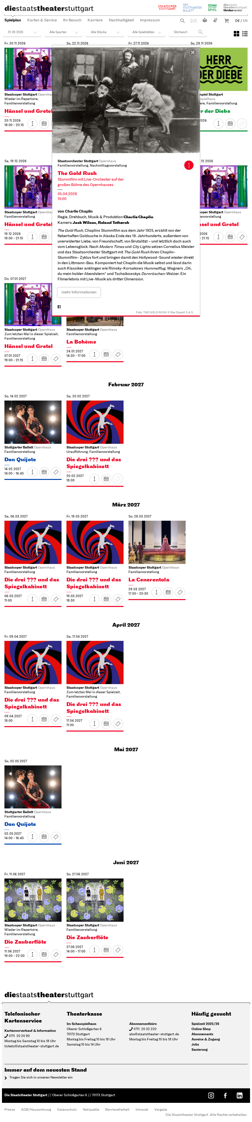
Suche (182, 20)
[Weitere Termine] (44, 123)
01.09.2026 (15, 32)
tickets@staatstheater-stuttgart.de (31, 1046)
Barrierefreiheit (117, 1110)
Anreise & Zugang (205, 1039)
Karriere (95, 20)
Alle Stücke (98, 32)
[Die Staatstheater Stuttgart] (49, 8)
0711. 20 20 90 (19, 1036)
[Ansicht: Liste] (245, 33)
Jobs (195, 1044)
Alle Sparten (57, 32)
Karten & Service (42, 20)
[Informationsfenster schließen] (192, 52)
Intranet (142, 1110)
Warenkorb (226, 20)
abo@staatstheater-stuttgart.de (154, 1034)
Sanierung (199, 1050)
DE (237, 21)
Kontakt (193, 21)
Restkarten (56, 472)
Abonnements (202, 1034)
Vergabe (160, 1110)
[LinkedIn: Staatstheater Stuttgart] (239, 1095)
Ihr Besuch (72, 20)
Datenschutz (67, 1110)
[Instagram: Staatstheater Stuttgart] (211, 1095)
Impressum (150, 20)
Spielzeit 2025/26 (205, 1024)
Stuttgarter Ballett (192, 7)
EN (245, 21)
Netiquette (91, 1110)
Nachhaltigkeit (121, 20)
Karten (242, 237)
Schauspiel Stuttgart (212, 7)
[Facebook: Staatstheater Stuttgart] (225, 1095)
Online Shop (201, 1029)
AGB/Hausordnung (36, 1110)
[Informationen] (188, 165)
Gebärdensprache (215, 20)
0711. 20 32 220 (145, 1029)
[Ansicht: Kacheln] (236, 33)
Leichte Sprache (204, 20)
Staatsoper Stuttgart (167, 7)
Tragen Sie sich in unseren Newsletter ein (41, 1077)
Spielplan (12, 20)
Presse (9, 1110)
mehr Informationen (79, 292)
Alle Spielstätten (143, 32)
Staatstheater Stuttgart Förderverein (235, 7)
